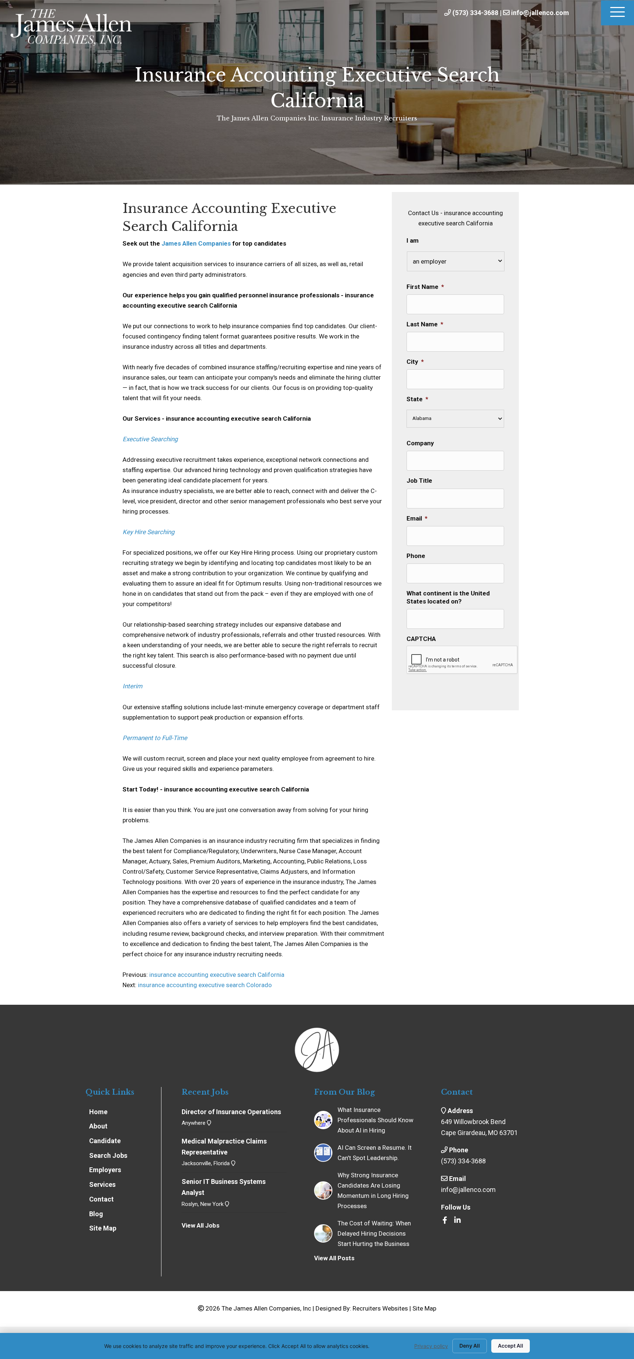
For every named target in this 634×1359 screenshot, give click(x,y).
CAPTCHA (421, 638)
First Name (425, 286)
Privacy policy (431, 1346)
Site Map (424, 1308)
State (417, 399)
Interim (132, 686)
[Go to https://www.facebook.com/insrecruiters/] (444, 1220)
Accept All (510, 1345)
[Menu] (617, 12)
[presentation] (462, 660)
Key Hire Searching (149, 532)
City (415, 361)
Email (417, 518)
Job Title (419, 480)
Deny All (469, 1345)
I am (413, 240)
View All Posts (334, 1258)
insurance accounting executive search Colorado (205, 985)
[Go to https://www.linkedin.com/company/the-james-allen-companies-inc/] (457, 1220)
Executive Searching (150, 439)
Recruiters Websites (380, 1308)
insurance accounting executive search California (216, 974)
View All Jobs (200, 1225)
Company (420, 443)
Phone (416, 555)
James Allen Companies (196, 243)
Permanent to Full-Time (155, 738)
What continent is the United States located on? (448, 597)
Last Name (425, 324)
